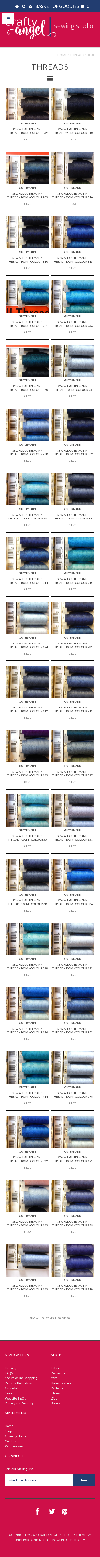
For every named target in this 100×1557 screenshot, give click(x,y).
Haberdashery (61, 1383)
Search (9, 1393)
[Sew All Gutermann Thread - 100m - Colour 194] (27, 618)
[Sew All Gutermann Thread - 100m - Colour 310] (27, 232)
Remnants (58, 1373)
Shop (8, 1431)
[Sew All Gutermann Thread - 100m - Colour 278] (27, 425)
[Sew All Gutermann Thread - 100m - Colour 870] (27, 361)
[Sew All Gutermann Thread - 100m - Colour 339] (27, 104)
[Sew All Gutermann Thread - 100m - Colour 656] (72, 810)
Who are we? (14, 1446)
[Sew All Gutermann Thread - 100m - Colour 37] (72, 489)
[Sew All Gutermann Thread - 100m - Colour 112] (27, 682)
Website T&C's (15, 1398)
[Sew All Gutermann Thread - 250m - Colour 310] (72, 104)
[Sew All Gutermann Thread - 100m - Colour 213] (72, 682)
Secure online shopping (21, 1378)
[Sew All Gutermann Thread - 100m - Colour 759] (72, 1196)
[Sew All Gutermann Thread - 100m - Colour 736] (72, 296)
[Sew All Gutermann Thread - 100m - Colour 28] (27, 489)
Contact (10, 1441)
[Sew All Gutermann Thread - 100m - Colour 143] (27, 1260)
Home (62, 55)
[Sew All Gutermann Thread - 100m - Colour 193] (72, 939)
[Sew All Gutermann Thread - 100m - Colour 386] (72, 875)
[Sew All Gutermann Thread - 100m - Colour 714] (27, 1067)
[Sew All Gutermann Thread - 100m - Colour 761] (27, 296)
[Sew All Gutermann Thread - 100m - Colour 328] (27, 939)
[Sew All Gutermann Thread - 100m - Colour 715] (72, 553)
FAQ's (9, 1373)
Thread (56, 1393)
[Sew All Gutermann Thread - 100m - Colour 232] (72, 618)
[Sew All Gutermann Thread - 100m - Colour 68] (27, 875)
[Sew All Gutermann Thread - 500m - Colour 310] (72, 168)
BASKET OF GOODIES (62, 6)
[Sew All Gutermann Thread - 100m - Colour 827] (72, 746)
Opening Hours (15, 1436)
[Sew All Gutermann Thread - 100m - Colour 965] (72, 1003)
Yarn (54, 1378)
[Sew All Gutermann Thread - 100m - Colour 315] (72, 232)
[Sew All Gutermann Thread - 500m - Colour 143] (27, 1196)
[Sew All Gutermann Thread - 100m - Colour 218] (72, 1260)
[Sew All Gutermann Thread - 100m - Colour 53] (27, 810)
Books (55, 1403)
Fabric (55, 1368)
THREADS (77, 55)
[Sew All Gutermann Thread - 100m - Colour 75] (72, 361)
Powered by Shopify (68, 1539)
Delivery (11, 1368)
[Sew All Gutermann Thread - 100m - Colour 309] (72, 425)
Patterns (57, 1388)
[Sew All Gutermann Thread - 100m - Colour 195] (72, 1132)
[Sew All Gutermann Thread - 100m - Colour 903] (27, 168)
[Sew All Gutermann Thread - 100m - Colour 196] (27, 1003)
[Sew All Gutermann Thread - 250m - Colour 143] (27, 746)
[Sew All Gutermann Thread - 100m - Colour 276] (72, 1067)
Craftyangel (48, 1534)
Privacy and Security (19, 1403)
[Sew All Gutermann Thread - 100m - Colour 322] (27, 1132)
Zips (54, 1398)
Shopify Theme (74, 1534)
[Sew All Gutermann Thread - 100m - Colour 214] (27, 553)
